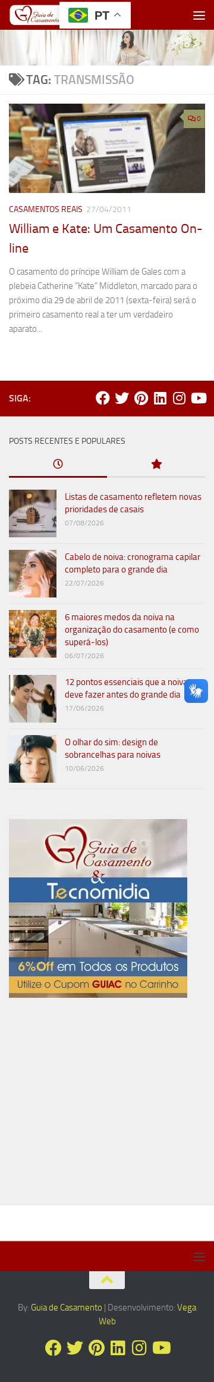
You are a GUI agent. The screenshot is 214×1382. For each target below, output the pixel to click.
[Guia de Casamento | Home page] (47, 15)
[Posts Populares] (156, 465)
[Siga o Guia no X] (122, 398)
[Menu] (199, 15)
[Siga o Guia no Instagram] (179, 398)
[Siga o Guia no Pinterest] (141, 398)
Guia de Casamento (66, 1307)
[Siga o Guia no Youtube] (198, 398)
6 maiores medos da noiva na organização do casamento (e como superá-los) (132, 630)
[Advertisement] (107, 1106)
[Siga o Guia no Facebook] (103, 398)
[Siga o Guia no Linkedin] (160, 398)
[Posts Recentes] (58, 465)
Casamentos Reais (46, 209)
